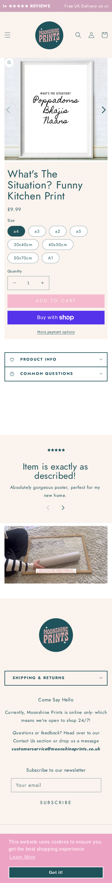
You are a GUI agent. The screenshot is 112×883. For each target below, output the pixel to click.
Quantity (14, 271)
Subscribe (56, 802)
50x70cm (23, 258)
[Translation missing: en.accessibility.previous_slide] (8, 109)
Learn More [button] (23, 857)
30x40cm (23, 245)
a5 (78, 231)
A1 (50, 258)
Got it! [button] (56, 872)
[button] (78, 35)
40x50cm (57, 245)
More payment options (56, 332)
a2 (57, 231)
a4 (16, 231)
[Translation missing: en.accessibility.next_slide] (62, 508)
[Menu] (7, 35)
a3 (37, 231)
